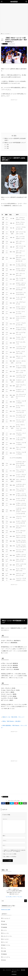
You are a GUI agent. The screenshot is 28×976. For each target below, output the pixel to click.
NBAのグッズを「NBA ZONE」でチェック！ (14, 717)
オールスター (5, 43)
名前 (4, 835)
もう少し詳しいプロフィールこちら (14, 896)
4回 (8, 144)
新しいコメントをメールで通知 (10, 854)
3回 (8, 146)
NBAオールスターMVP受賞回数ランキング (15, 142)
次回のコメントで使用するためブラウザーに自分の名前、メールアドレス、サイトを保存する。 (14, 851)
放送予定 (5, 924)
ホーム (4, 970)
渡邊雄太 (5, 954)
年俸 (4, 921)
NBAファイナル (6, 945)
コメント (5, 819)
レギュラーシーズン (7, 936)
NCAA (4, 960)
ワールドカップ (6, 918)
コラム (4, 948)
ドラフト (5, 930)
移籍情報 (5, 927)
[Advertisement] (14, 18)
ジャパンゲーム (6, 957)
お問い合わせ (14, 971)
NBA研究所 (14, 1)
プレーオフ (5, 942)
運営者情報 (23, 970)
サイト (4, 845)
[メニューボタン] (1, 1)
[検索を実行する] (25, 900)
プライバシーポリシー (16, 970)
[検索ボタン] (26, 1)
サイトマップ (8, 970)
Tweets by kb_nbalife (5, 909)
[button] (3, 803)
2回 (8, 148)
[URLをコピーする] (25, 803)
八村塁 (4, 951)
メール (4, 840)
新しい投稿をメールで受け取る (10, 856)
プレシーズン (6, 933)
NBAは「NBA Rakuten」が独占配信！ (12, 721)
